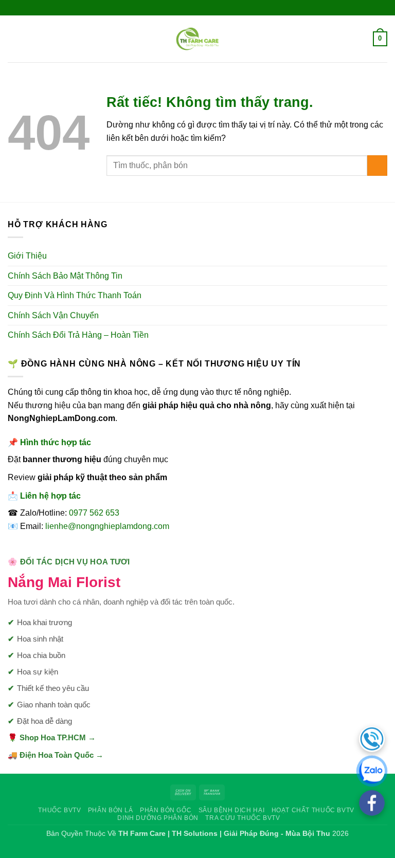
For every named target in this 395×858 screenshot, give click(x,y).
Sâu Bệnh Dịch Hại (231, 810)
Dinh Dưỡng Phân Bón (158, 818)
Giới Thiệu (27, 255)
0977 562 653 (94, 512)
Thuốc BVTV (59, 810)
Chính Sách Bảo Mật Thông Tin (65, 275)
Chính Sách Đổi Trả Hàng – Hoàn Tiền (78, 335)
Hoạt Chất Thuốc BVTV (313, 810)
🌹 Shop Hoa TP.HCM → (52, 737)
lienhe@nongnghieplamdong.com (107, 526)
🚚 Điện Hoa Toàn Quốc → (55, 755)
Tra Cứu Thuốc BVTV (242, 818)
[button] (14, 38)
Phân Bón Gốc (165, 810)
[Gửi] (377, 165)
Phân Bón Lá (110, 810)
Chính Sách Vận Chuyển (53, 315)
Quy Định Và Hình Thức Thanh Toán (74, 295)
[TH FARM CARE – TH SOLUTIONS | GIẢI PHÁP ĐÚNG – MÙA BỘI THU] (197, 38)
